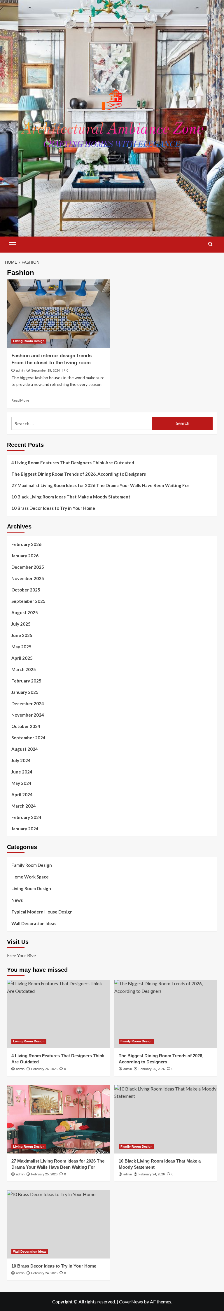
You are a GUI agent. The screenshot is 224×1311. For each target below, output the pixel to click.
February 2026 (26, 544)
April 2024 (22, 794)
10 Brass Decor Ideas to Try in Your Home (53, 508)
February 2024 (26, 817)
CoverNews (131, 1301)
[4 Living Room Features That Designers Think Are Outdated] (58, 1014)
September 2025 (28, 601)
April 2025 (22, 658)
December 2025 (27, 567)
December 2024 (27, 703)
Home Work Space (30, 876)
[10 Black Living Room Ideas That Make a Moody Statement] (165, 1119)
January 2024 (24, 828)
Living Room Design (29, 341)
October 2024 (25, 726)
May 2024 (21, 783)
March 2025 (23, 669)
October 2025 (25, 589)
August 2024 (24, 749)
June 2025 (21, 635)
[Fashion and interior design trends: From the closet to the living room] (58, 313)
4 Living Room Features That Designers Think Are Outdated (72, 462)
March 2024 (23, 805)
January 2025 (24, 692)
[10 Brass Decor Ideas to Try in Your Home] (58, 1224)
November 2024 (27, 714)
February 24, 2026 (152, 1174)
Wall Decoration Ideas (33, 923)
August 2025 (24, 612)
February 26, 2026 (44, 1069)
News (17, 900)
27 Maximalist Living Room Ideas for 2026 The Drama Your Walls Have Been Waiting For (100, 485)
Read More (20, 400)
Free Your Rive (21, 955)
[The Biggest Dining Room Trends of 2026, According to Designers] (165, 1014)
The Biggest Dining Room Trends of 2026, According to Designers (78, 474)
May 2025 (21, 646)
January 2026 (24, 555)
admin (20, 370)
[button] (13, 244)
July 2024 (21, 760)
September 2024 (28, 737)
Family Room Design (31, 865)
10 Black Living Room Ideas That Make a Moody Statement (70, 496)
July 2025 (21, 623)
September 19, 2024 (45, 370)
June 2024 (21, 771)
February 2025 (26, 680)
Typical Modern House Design (42, 911)
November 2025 (27, 578)
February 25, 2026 (152, 1069)
